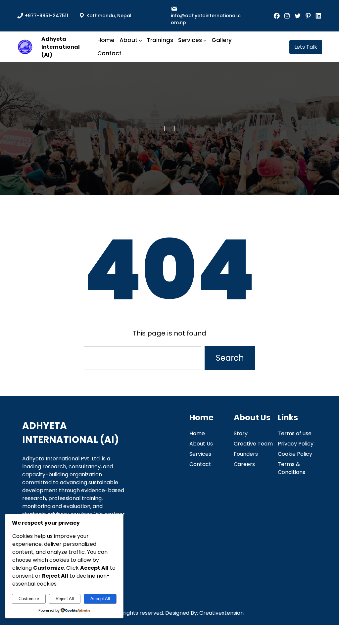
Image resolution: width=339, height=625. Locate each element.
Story (241, 433)
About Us (201, 443)
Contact (200, 464)
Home (197, 433)
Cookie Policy (295, 454)
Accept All (100, 598)
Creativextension (221, 613)
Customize (29, 598)
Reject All (65, 598)
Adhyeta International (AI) (60, 47)
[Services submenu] (205, 40)
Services (200, 454)
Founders (246, 454)
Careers (244, 464)
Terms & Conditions (291, 468)
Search (230, 357)
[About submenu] (140, 40)
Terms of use (295, 433)
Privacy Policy (296, 443)
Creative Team (253, 443)
